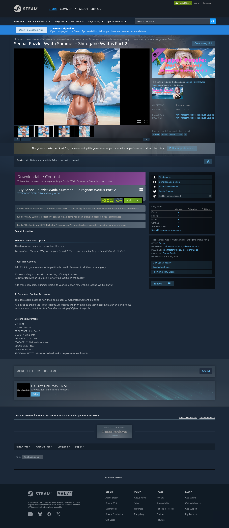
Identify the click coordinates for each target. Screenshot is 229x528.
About (83, 9)
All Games (18, 39)
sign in (196, 3)
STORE (53, 9)
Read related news (161, 267)
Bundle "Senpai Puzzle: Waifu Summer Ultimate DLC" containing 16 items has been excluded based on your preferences (77, 208)
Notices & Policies (166, 509)
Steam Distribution (114, 514)
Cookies (160, 514)
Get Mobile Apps (193, 503)
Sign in (20, 160)
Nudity (164, 134)
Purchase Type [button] (43, 446)
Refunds (161, 520)
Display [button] (78, 446)
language (207, 3)
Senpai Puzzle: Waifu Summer (85, 39)
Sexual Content (176, 134)
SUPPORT (97, 9)
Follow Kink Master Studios (53, 386)
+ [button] (185, 134)
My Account (191, 514)
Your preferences (207, 417)
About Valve (140, 497)
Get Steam (190, 497)
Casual (156, 134)
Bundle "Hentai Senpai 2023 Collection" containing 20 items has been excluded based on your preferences (71, 225)
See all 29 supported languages (166, 230)
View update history (162, 262)
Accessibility (163, 503)
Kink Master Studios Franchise (55, 39)
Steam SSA (111, 503)
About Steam (111, 497)
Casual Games (32, 39)
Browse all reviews (113, 477)
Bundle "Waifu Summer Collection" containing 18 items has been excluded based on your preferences (68, 216)
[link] (112, 200)
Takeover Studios (205, 115)
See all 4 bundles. (24, 231)
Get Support (191, 509)
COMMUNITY (68, 9)
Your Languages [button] (31, 457)
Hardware (138, 509)
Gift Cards (110, 520)
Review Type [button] (22, 446)
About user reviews (188, 417)
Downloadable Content (112, 39)
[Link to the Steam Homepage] (26, 11)
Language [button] (63, 446)
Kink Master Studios (186, 115)
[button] (19, 21)
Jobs (136, 503)
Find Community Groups (164, 272)
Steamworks (111, 509)
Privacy (160, 497)
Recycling (139, 514)
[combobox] (172, 21)
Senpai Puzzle (169, 253)
